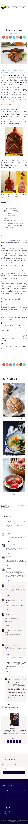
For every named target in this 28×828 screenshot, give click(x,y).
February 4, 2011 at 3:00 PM (20, 521)
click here (12, 75)
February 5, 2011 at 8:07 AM (16, 645)
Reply (8, 530)
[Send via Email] (20, 37)
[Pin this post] (3, 37)
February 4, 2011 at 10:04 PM (13, 546)
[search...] (25, 21)
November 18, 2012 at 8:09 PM (19, 679)
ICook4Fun (9, 569)
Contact (7, 811)
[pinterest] (18, 13)
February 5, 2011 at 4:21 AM (19, 568)
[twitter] (15, 13)
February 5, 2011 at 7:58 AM (16, 600)
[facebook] (8, 13)
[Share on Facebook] (10, 37)
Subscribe (14, 772)
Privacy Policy (3, 820)
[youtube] (21, 13)
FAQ (5, 813)
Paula (8, 534)
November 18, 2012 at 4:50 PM (17, 657)
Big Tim (8, 657)
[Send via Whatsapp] (24, 37)
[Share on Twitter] (14, 37)
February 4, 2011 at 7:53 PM (16, 533)
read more (14, 738)
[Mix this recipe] (17, 37)
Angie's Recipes (10, 544)
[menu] (1, 19)
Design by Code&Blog (12, 820)
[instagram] (11, 13)
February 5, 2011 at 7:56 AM (16, 586)
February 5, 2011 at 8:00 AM (16, 614)
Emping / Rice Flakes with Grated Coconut (6, 508)
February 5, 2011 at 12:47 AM (18, 556)
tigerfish (9, 556)
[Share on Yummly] (7, 37)
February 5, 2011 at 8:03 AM (16, 630)
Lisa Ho (7, 586)
